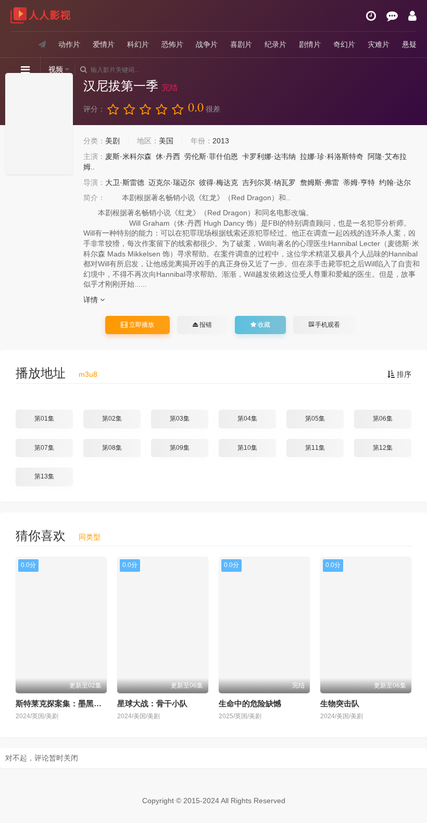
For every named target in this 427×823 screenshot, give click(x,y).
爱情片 (104, 44)
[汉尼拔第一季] (39, 124)
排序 (403, 374)
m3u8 (88, 374)
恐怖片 (172, 44)
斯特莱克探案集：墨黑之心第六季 (74, 703)
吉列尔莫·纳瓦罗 (269, 182)
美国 (166, 141)
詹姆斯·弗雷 (319, 182)
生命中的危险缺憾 (250, 703)
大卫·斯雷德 (124, 182)
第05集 (315, 418)
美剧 (112, 141)
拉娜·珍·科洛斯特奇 (331, 156)
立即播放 (141, 324)
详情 (91, 300)
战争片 (207, 44)
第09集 (180, 447)
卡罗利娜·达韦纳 (269, 156)
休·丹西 (168, 156)
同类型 (90, 537)
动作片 (69, 44)
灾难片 (379, 44)
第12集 (383, 447)
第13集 (44, 476)
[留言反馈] (392, 15)
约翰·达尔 (395, 182)
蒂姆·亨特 (359, 182)
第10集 (247, 447)
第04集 (247, 418)
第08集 (112, 447)
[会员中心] (412, 15)
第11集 (315, 447)
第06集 (383, 418)
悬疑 (409, 44)
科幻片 (138, 44)
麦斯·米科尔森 (128, 156)
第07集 (44, 447)
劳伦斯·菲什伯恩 (211, 156)
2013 (220, 141)
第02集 (112, 418)
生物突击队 (339, 703)
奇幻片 (344, 44)
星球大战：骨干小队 (152, 703)
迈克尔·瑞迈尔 (171, 182)
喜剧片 (241, 44)
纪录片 (275, 44)
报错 (205, 324)
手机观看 (326, 324)
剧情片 (310, 44)
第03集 (180, 418)
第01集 (44, 418)
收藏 (263, 324)
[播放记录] (371, 15)
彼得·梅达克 (218, 182)
